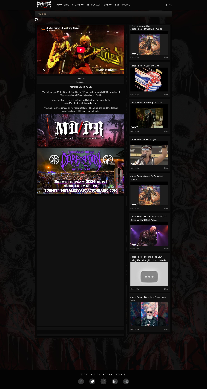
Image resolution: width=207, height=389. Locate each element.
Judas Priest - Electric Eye (143, 139)
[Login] (166, 4)
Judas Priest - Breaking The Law (146, 102)
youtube (42, 14)
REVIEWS (107, 4)
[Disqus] (81, 230)
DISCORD (125, 4)
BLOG (66, 4)
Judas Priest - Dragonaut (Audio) (146, 28)
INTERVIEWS (78, 4)
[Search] (170, 4)
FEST (116, 4)
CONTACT (95, 4)
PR (87, 4)
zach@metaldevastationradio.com (80, 103)
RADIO (59, 4)
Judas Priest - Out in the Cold (144, 65)
